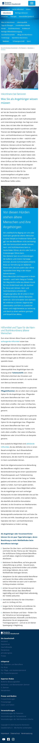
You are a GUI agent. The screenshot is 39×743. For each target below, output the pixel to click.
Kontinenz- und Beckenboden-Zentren (15, 685)
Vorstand (4, 641)
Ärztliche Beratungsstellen (10, 682)
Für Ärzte (4, 667)
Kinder (3, 28)
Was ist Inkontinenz (8, 22)
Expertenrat (5, 644)
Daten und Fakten (7, 705)
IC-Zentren (5, 687)
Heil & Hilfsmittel (17, 9)
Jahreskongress (6, 653)
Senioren (6, 41)
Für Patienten (22, 48)
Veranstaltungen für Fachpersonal (13, 716)
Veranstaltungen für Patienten (12, 713)
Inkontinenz (7, 13)
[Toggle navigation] (31, 3)
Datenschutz (15, 733)
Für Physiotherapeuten (9, 673)
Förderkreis (5, 650)
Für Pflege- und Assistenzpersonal (13, 670)
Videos (28, 9)
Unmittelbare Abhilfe (23, 25)
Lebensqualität (22, 22)
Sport (29, 41)
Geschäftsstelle (6, 647)
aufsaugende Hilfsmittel (10, 341)
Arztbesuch (26, 28)
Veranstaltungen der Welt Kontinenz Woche (17, 719)
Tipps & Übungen (7, 25)
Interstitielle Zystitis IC (26, 16)
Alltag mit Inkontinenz (24, 35)
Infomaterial (5, 9)
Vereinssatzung (26, 733)
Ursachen (4, 16)
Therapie (13, 16)
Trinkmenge (5, 38)
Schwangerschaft (18, 41)
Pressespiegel (6, 702)
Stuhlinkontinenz (14, 28)
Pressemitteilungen (8, 699)
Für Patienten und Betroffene (12, 664)
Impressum (5, 733)
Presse (3, 656)
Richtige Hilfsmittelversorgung (11, 32)
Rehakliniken (5, 690)
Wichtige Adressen (21, 13)
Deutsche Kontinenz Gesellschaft (9, 48)
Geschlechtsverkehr (8, 35)
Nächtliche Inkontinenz (19, 38)
